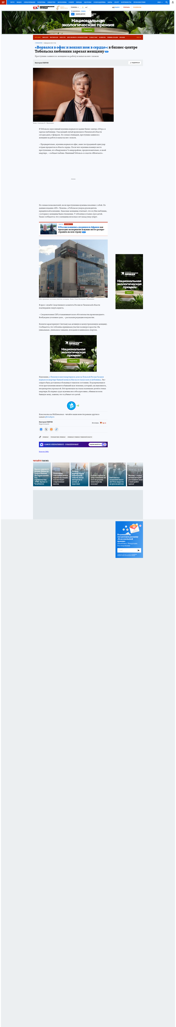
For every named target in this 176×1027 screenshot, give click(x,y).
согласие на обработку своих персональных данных (127, 554)
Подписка (137, 7)
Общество (51, 2)
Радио (117, 7)
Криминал (45, 437)
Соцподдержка (99, 2)
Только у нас (93, 37)
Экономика (62, 2)
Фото (12, 2)
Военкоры (102, 37)
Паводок (45, 37)
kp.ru (104, 423)
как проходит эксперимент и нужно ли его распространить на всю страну (81, 229)
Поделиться (136, 62)
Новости (62, 37)
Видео (19, 2)
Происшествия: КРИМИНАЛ (58, 437)
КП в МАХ (122, 37)
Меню (3, 2)
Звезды (79, 2)
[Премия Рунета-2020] (61, 7)
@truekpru (49, 416)
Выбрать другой (80, 14)
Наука (110, 2)
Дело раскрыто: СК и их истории (77, 37)
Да (73, 14)
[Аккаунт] (173, 2)
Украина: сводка (112, 37)
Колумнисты (126, 2)
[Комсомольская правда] (43, 7)
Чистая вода (54, 37)
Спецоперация (29, 2)
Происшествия (139, 2)
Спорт (116, 2)
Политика (41, 2)
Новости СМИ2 (44, 452)
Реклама (126, 7)
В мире (71, 2)
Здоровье (87, 2)
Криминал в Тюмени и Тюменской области (80, 437)
